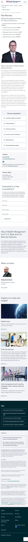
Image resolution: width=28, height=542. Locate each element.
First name (4, 200)
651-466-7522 (6, 157)
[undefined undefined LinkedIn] (3, 162)
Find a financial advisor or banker (7, 5)
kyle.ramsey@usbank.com (9, 158)
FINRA (8, 486)
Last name (4, 205)
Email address (5, 214)
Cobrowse (3, 530)
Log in (25, 1)
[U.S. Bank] (13, 2)
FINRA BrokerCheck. (13, 166)
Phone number (5, 209)
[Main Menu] (2, 1)
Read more (3, 329)
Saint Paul (20, 5)
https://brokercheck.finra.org (16, 502)
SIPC (11, 486)
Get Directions (6, 179)
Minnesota (16, 5)
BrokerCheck (11, 504)
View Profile (4, 287)
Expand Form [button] (7, 218)
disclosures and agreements (13, 481)
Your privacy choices (20, 525)
